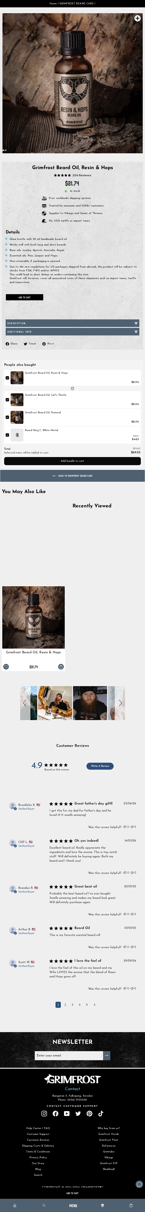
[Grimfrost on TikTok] (101, 1113)
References (109, 1145)
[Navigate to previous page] (50, 1005)
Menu (73, 1205)
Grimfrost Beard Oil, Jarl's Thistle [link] (45, 395)
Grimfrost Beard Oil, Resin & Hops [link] (46, 373)
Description (17, 323)
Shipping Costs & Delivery (38, 1145)
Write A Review (100, 766)
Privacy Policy (38, 1157)
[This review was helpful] (125, 827)
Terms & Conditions (38, 1151)
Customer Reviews (38, 1140)
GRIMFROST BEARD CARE (76, 3)
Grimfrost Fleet (108, 1140)
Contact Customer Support (72, 1106)
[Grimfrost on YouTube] (67, 1113)
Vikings (108, 1157)
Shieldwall (109, 1169)
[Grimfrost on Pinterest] (89, 1113)
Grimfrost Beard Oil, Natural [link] (43, 412)
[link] (17, 377)
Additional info (20, 331)
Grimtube (108, 1151)
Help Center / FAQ (38, 1128)
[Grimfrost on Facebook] (55, 1113)
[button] (25, 703)
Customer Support (38, 1134)
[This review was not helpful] (132, 827)
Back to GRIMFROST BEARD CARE (75, 475)
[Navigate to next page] (94, 1005)
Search (38, 1175)
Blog (38, 1169)
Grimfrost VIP (109, 1163)
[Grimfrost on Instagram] (44, 1113)
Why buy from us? (109, 1128)
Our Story (38, 1163)
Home (53, 3)
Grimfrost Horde (108, 1134)
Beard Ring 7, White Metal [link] (41, 430)
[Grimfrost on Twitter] (78, 1113)
